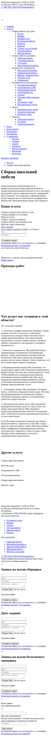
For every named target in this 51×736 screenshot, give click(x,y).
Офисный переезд (25, 119)
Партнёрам (12, 131)
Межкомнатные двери (27, 109)
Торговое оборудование (28, 97)
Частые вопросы (19, 148)
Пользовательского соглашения (15, 245)
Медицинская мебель (27, 70)
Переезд (10, 532)
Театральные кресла (26, 90)
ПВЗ (19, 100)
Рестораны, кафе (25, 102)
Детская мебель (24, 51)
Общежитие (23, 80)
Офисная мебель (25, 58)
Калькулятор (12, 129)
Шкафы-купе (23, 38)
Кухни (20, 34)
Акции (15, 144)
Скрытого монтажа (26, 112)
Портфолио (12, 134)
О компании (12, 136)
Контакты (16, 153)
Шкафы (20, 36)
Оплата (15, 139)
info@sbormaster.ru (25, 7)
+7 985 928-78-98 (9, 7)
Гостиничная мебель (26, 85)
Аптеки (20, 95)
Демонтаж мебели (25, 124)
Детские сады (23, 78)
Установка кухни (14, 520)
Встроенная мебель (26, 41)
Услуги (10, 29)
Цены (9, 126)
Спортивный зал (25, 92)
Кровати (21, 43)
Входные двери (24, 114)
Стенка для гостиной (27, 48)
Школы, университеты (27, 75)
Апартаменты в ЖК (26, 87)
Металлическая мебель (27, 65)
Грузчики (21, 122)
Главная (10, 26)
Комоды (21, 46)
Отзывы (15, 141)
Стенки (10, 525)
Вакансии (16, 151)
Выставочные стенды (27, 104)
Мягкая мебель (24, 53)
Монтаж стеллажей (15, 552)
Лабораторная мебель (27, 73)
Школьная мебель (15, 549)
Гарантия (16, 146)
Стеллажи (22, 63)
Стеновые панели (25, 60)
